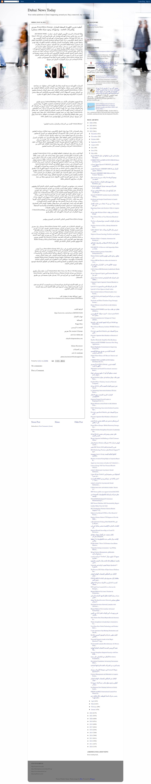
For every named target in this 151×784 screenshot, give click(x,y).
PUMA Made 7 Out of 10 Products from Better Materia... (104, 544)
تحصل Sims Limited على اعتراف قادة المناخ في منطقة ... (105, 278)
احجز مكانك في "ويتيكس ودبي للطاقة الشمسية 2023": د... (105, 479)
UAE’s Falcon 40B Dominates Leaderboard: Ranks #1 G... (105, 270)
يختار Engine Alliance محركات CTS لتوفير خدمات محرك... (105, 443)
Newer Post (35, 422)
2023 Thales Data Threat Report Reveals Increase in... (105, 618)
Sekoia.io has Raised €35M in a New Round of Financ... (104, 513)
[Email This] (56, 361)
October (93, 139)
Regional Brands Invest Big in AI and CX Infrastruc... (102, 531)
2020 (91, 718)
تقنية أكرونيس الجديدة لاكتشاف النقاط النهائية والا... (104, 649)
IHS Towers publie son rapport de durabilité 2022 (105, 492)
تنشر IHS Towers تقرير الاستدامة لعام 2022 (103, 447)
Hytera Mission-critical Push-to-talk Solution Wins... (104, 305)
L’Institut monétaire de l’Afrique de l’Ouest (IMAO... (103, 319)
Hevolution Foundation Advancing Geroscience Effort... (104, 662)
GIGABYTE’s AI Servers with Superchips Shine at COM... (104, 248)
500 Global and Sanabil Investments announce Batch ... (104, 369)
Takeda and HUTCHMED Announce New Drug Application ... (104, 343)
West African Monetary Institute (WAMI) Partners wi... (105, 327)
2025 (91, 125)
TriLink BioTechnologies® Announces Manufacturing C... (102, 499)
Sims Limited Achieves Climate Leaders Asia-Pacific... (104, 292)
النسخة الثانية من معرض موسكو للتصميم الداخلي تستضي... (103, 352)
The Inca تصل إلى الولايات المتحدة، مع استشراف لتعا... (105, 222)
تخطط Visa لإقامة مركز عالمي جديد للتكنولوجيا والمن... (104, 540)
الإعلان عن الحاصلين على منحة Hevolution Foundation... (103, 657)
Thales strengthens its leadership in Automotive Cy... (104, 622)
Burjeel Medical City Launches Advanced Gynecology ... (102, 609)
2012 (91, 741)
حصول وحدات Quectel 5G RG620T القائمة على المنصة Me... (104, 165)
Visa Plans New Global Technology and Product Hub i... (104, 627)
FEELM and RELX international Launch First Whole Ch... (104, 692)
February (94, 707)
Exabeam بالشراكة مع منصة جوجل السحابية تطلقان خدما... (103, 187)
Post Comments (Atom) (46, 426)
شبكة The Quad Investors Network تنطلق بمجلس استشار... (105, 601)
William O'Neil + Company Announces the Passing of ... (103, 239)
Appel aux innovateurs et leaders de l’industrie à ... (105, 463)
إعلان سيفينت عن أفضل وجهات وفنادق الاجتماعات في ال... (102, 535)
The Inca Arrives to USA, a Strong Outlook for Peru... (104, 226)
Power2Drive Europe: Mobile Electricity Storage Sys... (105, 426)
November (94, 136)
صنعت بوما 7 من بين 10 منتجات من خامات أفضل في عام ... (105, 204)
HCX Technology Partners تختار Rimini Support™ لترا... (105, 450)
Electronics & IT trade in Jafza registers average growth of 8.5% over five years (107, 76)
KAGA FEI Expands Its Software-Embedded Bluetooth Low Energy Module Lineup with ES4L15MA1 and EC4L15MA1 (107, 106)
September (94, 142)
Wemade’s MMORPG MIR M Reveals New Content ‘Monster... (103, 174)
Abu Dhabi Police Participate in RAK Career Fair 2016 (102, 52)
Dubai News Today (42, 9)
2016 (91, 730)
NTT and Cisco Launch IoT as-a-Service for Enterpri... (103, 588)
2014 (91, 735)
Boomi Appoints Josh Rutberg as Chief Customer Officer (105, 439)
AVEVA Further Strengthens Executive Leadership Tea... (105, 430)
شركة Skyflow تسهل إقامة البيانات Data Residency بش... (102, 182)
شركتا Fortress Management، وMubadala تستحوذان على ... (102, 553)
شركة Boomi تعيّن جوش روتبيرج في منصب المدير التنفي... (103, 435)
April (93, 701)
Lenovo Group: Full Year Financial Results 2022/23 (103, 466)
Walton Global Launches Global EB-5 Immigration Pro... (101, 252)
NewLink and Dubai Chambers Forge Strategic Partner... (104, 301)
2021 (91, 716)
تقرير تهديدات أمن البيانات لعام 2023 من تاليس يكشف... (104, 614)
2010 (91, 746)
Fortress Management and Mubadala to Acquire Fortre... (104, 675)
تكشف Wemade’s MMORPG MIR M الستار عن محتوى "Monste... (104, 169)
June (92, 150)
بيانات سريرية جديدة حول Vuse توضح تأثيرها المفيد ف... (103, 178)
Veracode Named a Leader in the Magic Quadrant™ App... (102, 640)
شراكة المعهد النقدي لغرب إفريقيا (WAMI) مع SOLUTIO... (104, 323)
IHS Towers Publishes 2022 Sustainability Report (105, 503)
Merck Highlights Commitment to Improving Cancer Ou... (104, 347)
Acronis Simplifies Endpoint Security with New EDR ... (104, 653)
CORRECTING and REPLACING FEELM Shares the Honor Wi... (105, 161)
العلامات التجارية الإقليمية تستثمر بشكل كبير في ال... (105, 527)
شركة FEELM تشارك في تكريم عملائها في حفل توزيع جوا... (105, 156)
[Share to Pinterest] (64, 361)
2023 (91, 131)
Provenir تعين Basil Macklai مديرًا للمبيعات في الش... (104, 332)
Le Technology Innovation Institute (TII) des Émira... (103, 391)
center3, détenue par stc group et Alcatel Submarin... (102, 471)
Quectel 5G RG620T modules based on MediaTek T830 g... (105, 195)
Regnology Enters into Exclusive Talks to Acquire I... (105, 209)
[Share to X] (60, 361)
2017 (91, 727)
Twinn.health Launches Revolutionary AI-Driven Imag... (105, 644)
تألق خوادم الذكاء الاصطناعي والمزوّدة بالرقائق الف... (104, 243)
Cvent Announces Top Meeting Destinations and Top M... (104, 631)
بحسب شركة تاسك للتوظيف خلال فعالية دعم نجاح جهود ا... (104, 697)
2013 (91, 738)
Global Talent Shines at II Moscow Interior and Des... (104, 356)
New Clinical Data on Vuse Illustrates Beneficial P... (104, 217)
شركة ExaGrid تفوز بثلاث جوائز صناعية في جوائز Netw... (105, 378)
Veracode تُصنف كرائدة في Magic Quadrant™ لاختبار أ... (104, 566)
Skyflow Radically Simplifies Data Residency (104, 340)
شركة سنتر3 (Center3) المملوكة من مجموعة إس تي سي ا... (105, 475)
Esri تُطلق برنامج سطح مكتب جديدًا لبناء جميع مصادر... (104, 683)
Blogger (92, 779)
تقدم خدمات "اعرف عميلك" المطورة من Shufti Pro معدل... (105, 314)
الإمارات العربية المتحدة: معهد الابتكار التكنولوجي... (102, 395)
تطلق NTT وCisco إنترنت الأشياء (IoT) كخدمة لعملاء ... (104, 583)
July (92, 148)
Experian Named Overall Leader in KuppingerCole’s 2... (101, 400)
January (93, 709)
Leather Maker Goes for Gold (99, 506)
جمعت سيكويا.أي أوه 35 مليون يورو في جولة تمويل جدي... (104, 374)
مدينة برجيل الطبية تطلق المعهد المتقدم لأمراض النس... (105, 596)
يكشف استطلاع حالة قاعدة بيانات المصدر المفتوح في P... (105, 561)
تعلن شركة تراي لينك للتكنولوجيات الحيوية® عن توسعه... (105, 495)
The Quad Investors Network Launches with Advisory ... (103, 605)
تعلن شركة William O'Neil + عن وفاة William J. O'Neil (105, 213)
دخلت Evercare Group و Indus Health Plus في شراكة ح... (104, 522)
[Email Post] (52, 361)
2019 (91, 721)
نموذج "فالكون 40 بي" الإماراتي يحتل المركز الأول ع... (104, 265)
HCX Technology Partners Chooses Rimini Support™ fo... (103, 509)
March (93, 704)
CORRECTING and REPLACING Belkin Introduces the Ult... (102, 360)
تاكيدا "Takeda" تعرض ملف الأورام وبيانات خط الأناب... (104, 230)
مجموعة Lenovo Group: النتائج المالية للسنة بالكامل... (103, 455)
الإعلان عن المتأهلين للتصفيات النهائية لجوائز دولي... (103, 575)
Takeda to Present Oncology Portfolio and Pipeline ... (105, 235)
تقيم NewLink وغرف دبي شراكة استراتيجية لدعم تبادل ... (105, 297)
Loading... (90, 35)
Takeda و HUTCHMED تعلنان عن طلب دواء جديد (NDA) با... (105, 310)
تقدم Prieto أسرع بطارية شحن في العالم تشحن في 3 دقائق (105, 421)
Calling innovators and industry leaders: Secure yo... (104, 488)
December (94, 134)
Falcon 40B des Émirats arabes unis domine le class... (104, 261)
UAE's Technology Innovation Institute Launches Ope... (105, 408)
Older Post (79, 422)
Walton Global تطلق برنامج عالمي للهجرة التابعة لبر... (105, 256)
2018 (91, 724)
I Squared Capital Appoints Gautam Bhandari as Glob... (104, 283)
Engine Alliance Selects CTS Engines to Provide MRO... (104, 518)
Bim (81, 779)
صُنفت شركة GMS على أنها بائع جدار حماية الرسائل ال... (103, 191)
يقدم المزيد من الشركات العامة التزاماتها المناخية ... (105, 666)
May (92, 153)
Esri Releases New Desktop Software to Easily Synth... (104, 688)
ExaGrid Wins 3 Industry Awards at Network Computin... (103, 382)
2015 (91, 732)
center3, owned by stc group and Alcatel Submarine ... (102, 484)
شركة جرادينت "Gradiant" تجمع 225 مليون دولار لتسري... (105, 557)
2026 (91, 123)
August (93, 145)
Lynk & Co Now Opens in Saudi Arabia (102, 289)
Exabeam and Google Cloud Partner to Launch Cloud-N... (104, 200)
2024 (91, 128)
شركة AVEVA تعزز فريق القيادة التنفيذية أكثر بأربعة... (104, 387)
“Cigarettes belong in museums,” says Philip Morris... (103, 548)
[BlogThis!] (58, 361)
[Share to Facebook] (62, 361)
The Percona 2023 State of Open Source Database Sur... (105, 570)
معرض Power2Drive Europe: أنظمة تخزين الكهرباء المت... (103, 365)
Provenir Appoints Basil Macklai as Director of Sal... (104, 336)
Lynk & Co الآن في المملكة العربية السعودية (104, 286)
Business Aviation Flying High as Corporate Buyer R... (105, 459)
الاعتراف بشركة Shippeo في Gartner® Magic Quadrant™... (104, 670)
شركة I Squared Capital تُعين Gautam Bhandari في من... (104, 274)
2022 (91, 713)
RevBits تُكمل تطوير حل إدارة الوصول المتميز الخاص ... (104, 636)
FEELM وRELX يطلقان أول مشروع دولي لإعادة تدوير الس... (105, 579)
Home (57, 422)
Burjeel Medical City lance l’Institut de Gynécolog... (102, 592)
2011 (91, 744)
